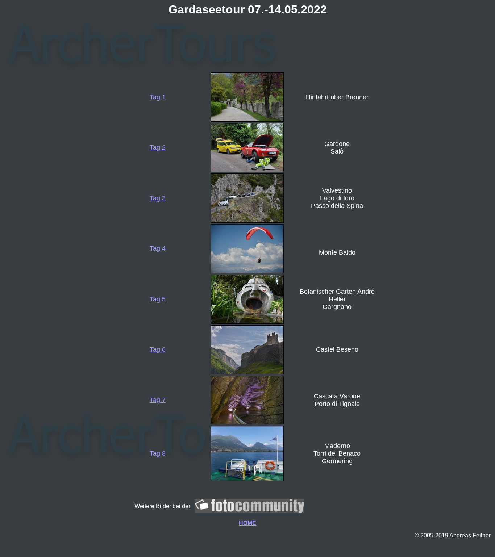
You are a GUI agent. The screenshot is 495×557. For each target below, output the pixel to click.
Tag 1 (158, 97)
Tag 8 (158, 453)
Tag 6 (158, 349)
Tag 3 (158, 198)
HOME (247, 523)
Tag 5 (158, 299)
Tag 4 (158, 248)
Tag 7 (158, 399)
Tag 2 (158, 147)
